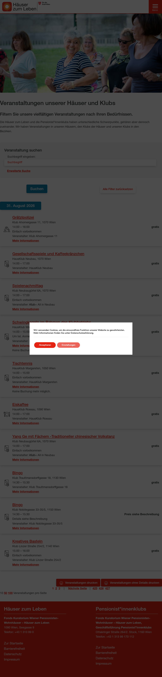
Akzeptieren (45, 344)
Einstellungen (68, 344)
